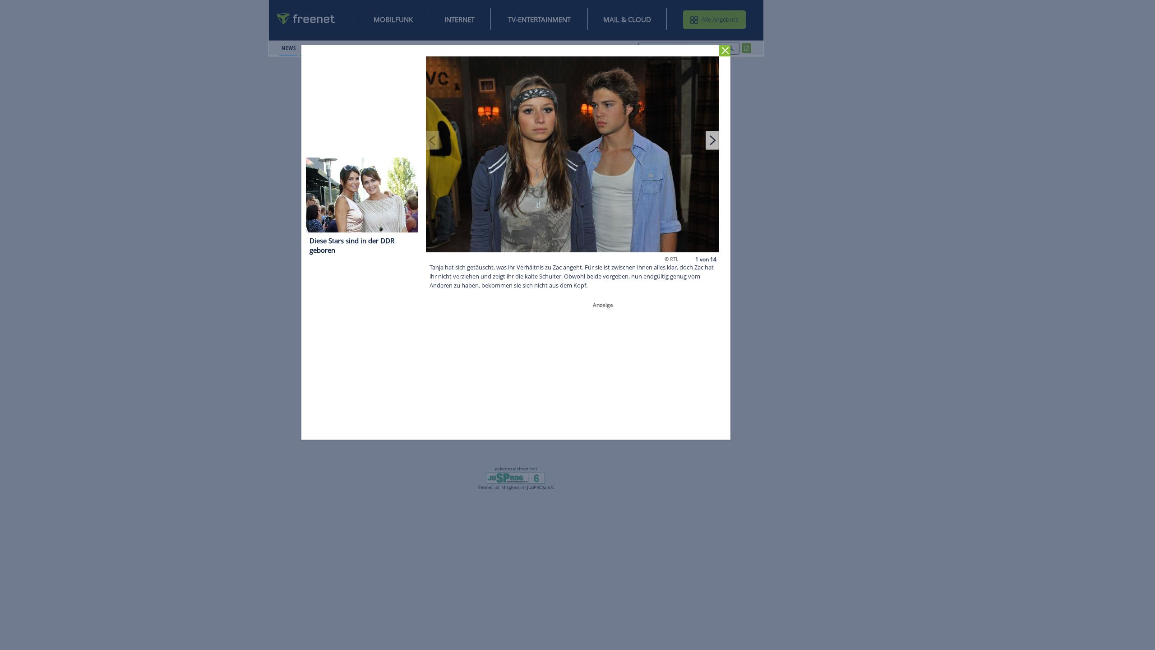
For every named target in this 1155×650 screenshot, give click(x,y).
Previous (433, 139)
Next (712, 139)
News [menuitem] (289, 48)
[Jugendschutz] (516, 477)
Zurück (725, 50)
